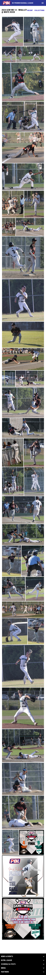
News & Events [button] (7, 956)
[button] (12, 31)
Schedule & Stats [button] (8, 964)
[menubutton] (42, 3)
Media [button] (3, 968)
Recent (30, 10)
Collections (39, 10)
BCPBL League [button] (6, 960)
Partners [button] (5, 972)
